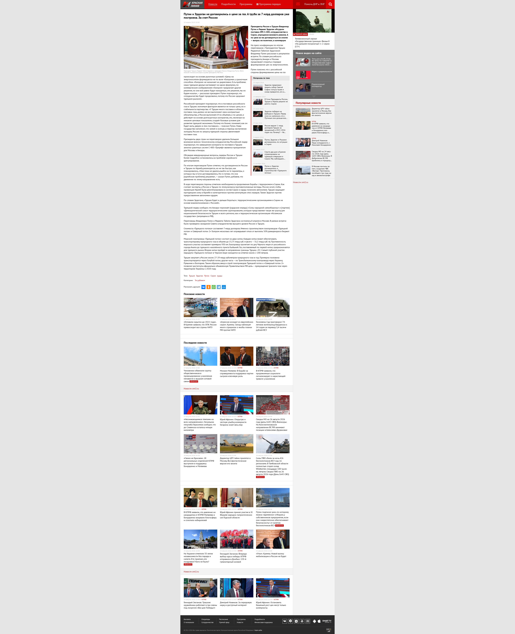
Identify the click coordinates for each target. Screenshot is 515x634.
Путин (206, 276)
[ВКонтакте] (203, 287)
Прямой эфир (224, 622)
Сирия (213, 276)
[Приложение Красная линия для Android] (314, 621)
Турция (192, 276)
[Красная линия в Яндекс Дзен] (296, 621)
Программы (246, 4)
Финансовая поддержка (264, 622)
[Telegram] (219, 287)
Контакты (187, 619)
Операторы (205, 619)
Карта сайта (258, 630)
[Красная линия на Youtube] (302, 621)
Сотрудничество (207, 622)
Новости (212, 4)
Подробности (228, 4)
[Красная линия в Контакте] (284, 621)
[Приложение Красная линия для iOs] (319, 621)
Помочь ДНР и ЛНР (314, 4)
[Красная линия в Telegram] (290, 621)
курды (219, 276)
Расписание (223, 619)
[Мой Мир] (224, 287)
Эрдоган (199, 276)
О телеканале (189, 622)
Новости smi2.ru (191, 388)
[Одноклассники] (209, 287)
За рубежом (200, 280)
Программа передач (270, 4)
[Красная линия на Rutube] (308, 621)
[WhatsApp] (214, 287)
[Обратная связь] (298, 4)
